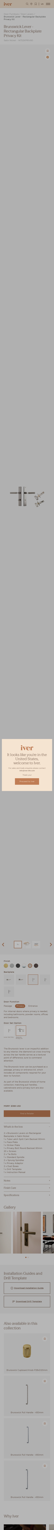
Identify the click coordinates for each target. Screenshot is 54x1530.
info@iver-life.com (27, 770)
